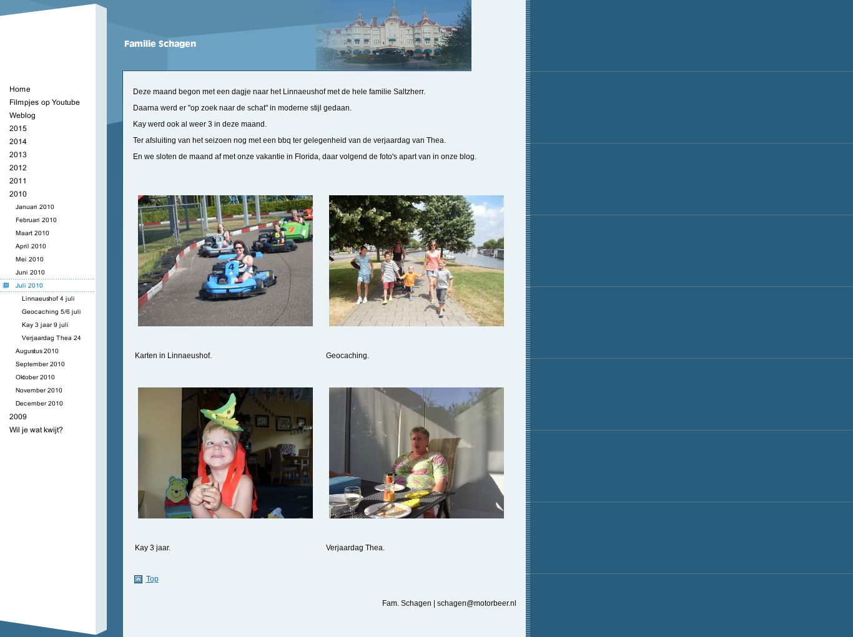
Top (152, 579)
